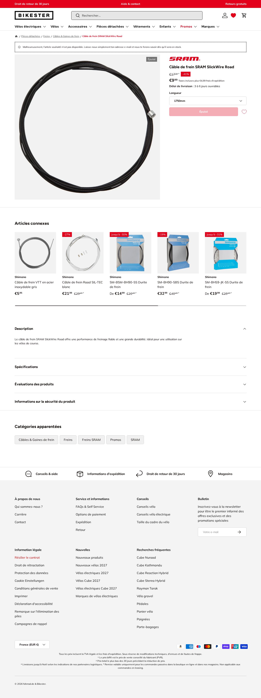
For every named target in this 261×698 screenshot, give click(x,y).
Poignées (143, 619)
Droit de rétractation (29, 565)
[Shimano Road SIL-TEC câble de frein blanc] (83, 252)
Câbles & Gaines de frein (66, 36)
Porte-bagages (148, 627)
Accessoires (77, 26)
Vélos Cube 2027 (88, 581)
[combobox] (136, 15)
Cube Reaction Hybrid (152, 573)
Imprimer (21, 596)
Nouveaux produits (89, 557)
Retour (80, 530)
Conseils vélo (146, 507)
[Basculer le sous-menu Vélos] (62, 26)
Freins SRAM (91, 440)
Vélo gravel (145, 596)
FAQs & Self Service (90, 507)
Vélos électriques (28, 26)
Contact (20, 522)
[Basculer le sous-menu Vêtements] (153, 26)
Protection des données (31, 573)
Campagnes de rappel (31, 624)
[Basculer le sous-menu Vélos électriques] (44, 26)
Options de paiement (91, 514)
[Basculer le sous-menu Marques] (218, 26)
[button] (233, 15)
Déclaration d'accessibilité (34, 604)
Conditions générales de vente (36, 588)
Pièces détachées (110, 26)
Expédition (83, 522)
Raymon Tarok (147, 588)
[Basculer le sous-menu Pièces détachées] (127, 26)
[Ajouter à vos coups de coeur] (242, 111)
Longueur (175, 93)
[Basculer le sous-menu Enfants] (174, 26)
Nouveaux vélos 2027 (91, 565)
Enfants (165, 26)
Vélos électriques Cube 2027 (96, 588)
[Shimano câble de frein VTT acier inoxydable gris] (35, 252)
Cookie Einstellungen (29, 581)
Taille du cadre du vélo (153, 522)
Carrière (20, 514)
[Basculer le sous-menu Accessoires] (90, 26)
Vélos (55, 26)
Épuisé (203, 111)
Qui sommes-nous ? (29, 507)
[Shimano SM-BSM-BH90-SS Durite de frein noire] (130, 252)
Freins (46, 36)
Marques (208, 26)
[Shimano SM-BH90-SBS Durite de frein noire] (178, 252)
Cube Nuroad (146, 557)
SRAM (135, 440)
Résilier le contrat (27, 557)
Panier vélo (145, 611)
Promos (186, 26)
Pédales (142, 604)
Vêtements (141, 26)
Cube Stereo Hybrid (151, 581)
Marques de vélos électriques (97, 596)
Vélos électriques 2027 (92, 573)
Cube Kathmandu (149, 565)
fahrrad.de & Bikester (34, 683)
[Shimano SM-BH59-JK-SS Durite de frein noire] (225, 252)
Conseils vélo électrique (153, 514)
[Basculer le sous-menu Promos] (195, 26)
